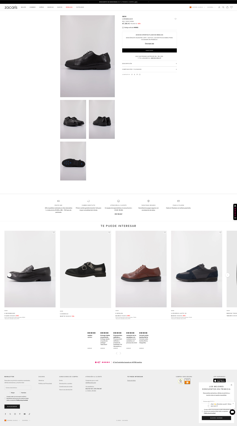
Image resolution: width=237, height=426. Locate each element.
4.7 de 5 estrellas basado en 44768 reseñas (127, 362)
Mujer (13, 393)
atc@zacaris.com (91, 382)
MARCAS (51, 7)
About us (41, 380)
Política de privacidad (210, 413)
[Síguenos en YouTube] (25, 414)
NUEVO (59, 7)
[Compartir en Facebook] (132, 74)
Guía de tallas (131, 380)
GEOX (124, 16)
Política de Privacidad (45, 383)
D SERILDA (119, 313)
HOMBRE (33, 7)
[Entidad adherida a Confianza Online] (184, 381)
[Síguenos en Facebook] (5, 414)
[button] (117, 353)
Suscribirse (12, 406)
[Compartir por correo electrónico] (139, 74)
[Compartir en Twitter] (134, 74)
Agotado (149, 50)
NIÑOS (41, 7)
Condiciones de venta (65, 386)
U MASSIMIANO (9, 313)
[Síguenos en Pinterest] (20, 414)
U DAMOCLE (64, 313)
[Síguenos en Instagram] (15, 414)
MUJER (23, 7)
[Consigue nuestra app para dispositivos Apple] (219, 381)
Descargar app (149, 43)
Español (210, 7)
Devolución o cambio (65, 383)
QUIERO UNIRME (216, 418)
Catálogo (80, 7)
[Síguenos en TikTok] (29, 414)
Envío (61, 380)
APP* (136, 2)
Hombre (23, 393)
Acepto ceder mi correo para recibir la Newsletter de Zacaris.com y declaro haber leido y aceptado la (217, 411)
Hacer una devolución (65, 389)
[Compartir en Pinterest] (137, 74)
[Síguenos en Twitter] (10, 414)
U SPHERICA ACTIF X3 (178, 313)
